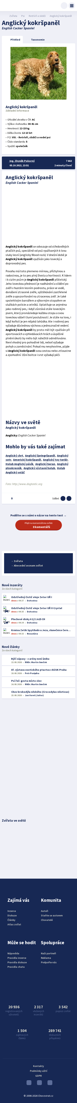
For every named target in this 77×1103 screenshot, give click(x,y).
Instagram (38, 1083)
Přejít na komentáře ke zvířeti (39, 525)
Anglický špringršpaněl (40, 455)
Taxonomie (38, 39)
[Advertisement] (39, 215)
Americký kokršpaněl (27, 459)
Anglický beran (45, 464)
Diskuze (12, 915)
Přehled (15, 39)
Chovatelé (47, 920)
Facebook (49, 1083)
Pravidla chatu (16, 966)
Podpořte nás (49, 962)
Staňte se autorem (52, 915)
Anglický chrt (14, 455)
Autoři (44, 911)
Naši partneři (48, 953)
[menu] (71, 5)
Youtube (28, 1083)
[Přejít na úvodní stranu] (3, 16)
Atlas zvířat (14, 924)
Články (11, 920)
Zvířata (13, 16)
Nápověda (13, 953)
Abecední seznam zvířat (28, 565)
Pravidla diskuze (17, 962)
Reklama (46, 958)
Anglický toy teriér (55, 459)
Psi (23, 16)
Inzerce (11, 911)
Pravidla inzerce (16, 958)
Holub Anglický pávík (19, 464)
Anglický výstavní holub (39, 468)
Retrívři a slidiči (37, 16)
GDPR (38, 1075)
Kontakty (38, 1066)
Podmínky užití (38, 1071)
